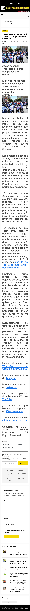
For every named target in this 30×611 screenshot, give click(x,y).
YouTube (7, 399)
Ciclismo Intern (10, 420)
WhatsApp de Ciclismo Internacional (15, 367)
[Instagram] (13, 3)
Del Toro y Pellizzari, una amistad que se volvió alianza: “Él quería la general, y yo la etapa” (19, 589)
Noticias (5, 31)
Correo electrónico (9, 524)
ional (24, 420)
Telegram (11, 378)
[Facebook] (11, 3)
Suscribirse (23, 463)
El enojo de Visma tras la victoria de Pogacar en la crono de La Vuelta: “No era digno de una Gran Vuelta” (18, 561)
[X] (15, 3)
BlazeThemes (24, 608)
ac (20, 420)
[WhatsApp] (17, 3)
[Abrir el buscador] (28, 17)
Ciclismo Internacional (8, 41)
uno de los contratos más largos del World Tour (15, 265)
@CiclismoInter (14, 411)
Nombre (6, 518)
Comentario (7, 500)
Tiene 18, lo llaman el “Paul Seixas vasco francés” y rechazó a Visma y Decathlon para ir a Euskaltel (18, 582)
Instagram (11, 387)
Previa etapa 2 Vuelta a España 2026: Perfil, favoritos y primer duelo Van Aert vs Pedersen (19, 575)
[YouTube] (19, 3)
